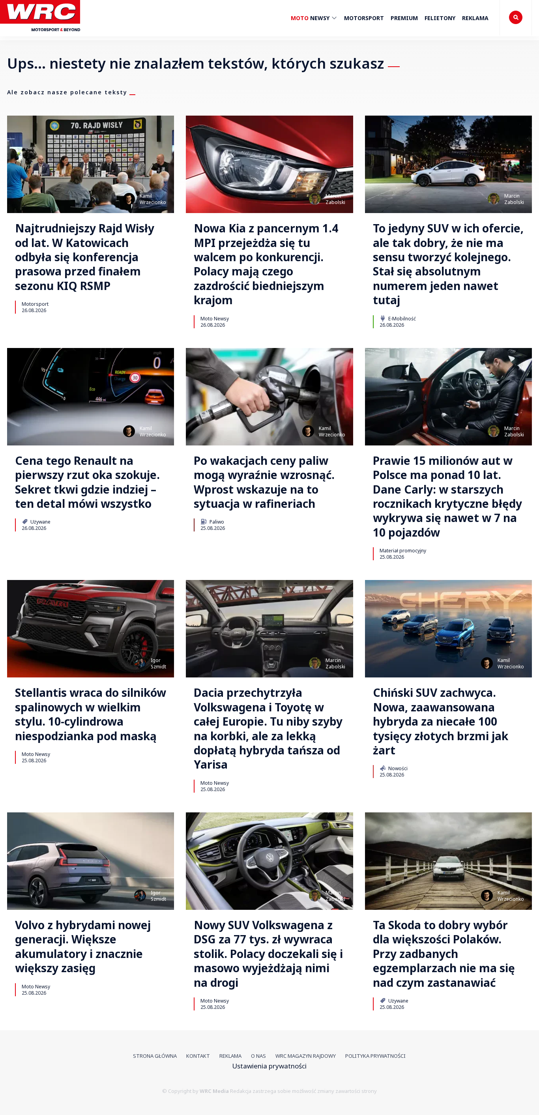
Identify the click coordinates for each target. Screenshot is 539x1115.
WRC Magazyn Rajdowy (305, 1055)
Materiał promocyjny (403, 550)
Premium (404, 18)
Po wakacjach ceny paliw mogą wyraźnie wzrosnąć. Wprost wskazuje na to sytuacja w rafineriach (264, 482)
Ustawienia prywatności (269, 1065)
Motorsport (364, 18)
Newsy (311, 18)
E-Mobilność (401, 318)
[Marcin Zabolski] (315, 199)
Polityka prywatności (375, 1055)
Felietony (440, 18)
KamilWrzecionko (153, 199)
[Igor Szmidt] (140, 663)
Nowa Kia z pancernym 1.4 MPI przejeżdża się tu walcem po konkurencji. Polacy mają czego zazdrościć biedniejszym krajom (266, 264)
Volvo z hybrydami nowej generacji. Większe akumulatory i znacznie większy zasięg (83, 946)
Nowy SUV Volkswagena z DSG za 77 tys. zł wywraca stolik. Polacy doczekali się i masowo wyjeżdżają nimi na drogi (268, 954)
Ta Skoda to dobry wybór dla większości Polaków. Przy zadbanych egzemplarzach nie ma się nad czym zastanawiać (444, 954)
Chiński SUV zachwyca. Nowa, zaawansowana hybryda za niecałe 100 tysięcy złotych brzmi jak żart (440, 721)
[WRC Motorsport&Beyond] (43, 34)
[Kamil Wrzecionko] (129, 199)
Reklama (475, 18)
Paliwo (216, 521)
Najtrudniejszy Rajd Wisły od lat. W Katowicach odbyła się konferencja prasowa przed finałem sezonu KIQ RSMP (84, 257)
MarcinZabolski (335, 199)
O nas (258, 1055)
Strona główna (155, 1055)
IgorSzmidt (158, 663)
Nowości (397, 768)
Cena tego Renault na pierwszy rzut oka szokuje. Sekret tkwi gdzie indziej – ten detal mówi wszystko (87, 482)
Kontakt (198, 1055)
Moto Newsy (214, 318)
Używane (40, 521)
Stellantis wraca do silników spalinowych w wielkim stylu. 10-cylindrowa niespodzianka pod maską (90, 714)
